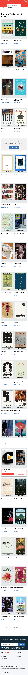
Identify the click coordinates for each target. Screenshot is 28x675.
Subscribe (26, 1)
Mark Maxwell (4, 72)
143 (10, 631)
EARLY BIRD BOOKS (4, 658)
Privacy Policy (19, 656)
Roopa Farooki (17, 443)
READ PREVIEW (6, 37)
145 (16, 631)
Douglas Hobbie (17, 560)
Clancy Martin (4, 531)
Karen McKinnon (4, 207)
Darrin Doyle (17, 102)
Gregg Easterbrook (5, 102)
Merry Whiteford (4, 560)
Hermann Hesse (4, 502)
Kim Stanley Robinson (19, 178)
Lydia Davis (16, 531)
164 (24, 631)
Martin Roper (4, 443)
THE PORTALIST (4, 663)
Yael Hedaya (16, 413)
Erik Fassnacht (4, 43)
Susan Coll (3, 266)
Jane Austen (16, 590)
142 (8, 631)
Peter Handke (17, 325)
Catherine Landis (17, 236)
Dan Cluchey (17, 295)
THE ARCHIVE (3, 656)
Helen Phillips (4, 590)
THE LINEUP (3, 660)
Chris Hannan (4, 325)
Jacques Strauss (17, 72)
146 (19, 631)
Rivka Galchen (4, 236)
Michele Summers (18, 619)
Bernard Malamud (18, 131)
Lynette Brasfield (17, 266)
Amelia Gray (17, 207)
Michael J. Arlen (4, 295)
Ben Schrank (17, 43)
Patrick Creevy (4, 131)
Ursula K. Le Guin (18, 502)
